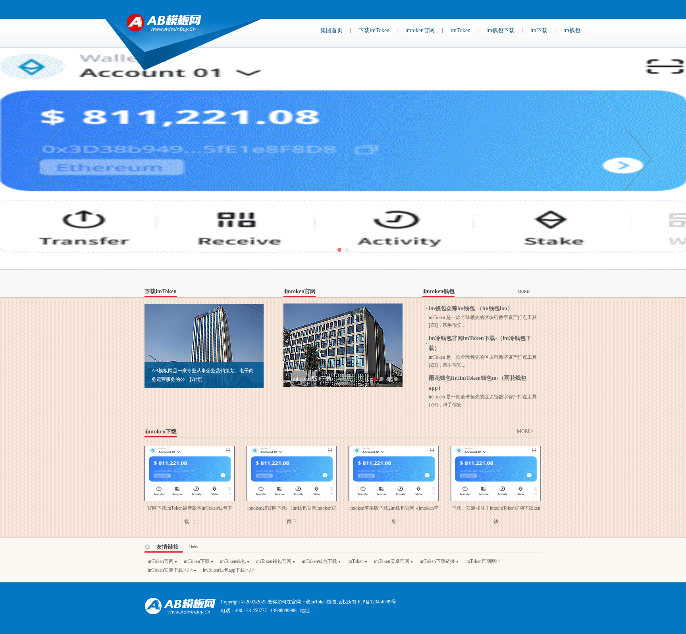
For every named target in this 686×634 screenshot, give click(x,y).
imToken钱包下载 (319, 561)
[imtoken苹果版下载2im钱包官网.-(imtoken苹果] (394, 450)
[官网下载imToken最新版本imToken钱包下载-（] (190, 450)
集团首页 (331, 30)
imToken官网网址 (483, 561)
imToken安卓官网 (391, 561)
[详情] (196, 379)
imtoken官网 (420, 30)
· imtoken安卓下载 (309, 379)
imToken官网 (160, 561)
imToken (460, 30)
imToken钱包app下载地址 (228, 570)
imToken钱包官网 (273, 561)
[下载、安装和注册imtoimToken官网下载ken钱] (496, 450)
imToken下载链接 (437, 561)
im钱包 (571, 30)
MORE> (525, 291)
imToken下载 (197, 561)
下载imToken (373, 30)
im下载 (538, 30)
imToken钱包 (233, 561)
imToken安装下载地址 (170, 570)
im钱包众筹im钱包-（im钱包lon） (471, 308)
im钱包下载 (500, 30)
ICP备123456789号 (377, 602)
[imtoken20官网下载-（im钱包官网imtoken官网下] (292, 450)
